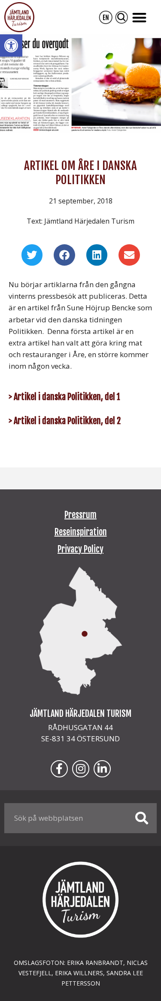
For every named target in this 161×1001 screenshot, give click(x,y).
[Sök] (142, 818)
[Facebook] (59, 768)
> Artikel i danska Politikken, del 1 (64, 396)
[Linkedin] (102, 768)
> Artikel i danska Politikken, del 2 (65, 421)
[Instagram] (80, 768)
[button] (11, 45)
